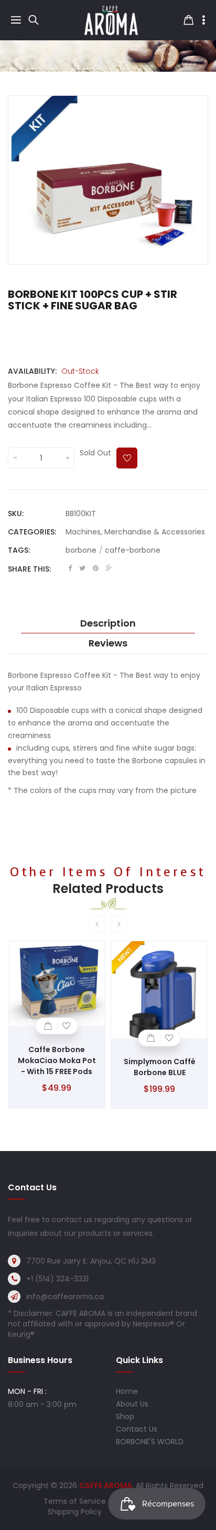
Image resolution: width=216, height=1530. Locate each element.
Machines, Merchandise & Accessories (135, 532)
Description (108, 623)
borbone (84, 550)
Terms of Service (75, 1501)
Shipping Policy (75, 1511)
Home (127, 1391)
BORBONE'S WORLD (149, 1441)
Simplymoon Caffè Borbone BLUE (160, 1067)
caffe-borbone (132, 550)
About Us (132, 1404)
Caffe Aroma (105, 1485)
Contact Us (136, 1429)
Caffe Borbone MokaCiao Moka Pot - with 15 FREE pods (57, 1060)
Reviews (108, 643)
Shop (125, 1416)
